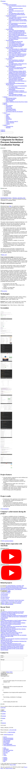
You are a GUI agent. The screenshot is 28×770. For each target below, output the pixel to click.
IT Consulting (6, 743)
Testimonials (6, 749)
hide (8, 591)
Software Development (8, 738)
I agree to (7, 672)
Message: (3, 659)
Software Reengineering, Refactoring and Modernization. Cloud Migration (14, 589)
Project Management (7, 744)
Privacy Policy (9, 672)
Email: (2, 657)
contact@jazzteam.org (8, 734)
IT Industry (9, 197)
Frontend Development (11, 588)
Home (2, 197)
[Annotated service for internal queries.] (6, 318)
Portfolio (5, 197)
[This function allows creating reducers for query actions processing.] (6, 352)
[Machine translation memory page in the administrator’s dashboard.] (6, 385)
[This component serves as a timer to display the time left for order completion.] (6, 377)
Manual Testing (6, 741)
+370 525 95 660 (12, 729)
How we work (6, 751)
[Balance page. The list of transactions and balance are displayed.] (6, 368)
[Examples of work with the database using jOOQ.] (6, 394)
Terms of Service (9, 768)
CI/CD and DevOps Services (9, 745)
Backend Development (11, 586)
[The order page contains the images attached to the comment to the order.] (6, 343)
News (4, 754)
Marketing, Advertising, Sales (19, 197)
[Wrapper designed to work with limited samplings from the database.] (6, 335)
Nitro (10, 206)
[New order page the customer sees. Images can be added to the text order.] (6, 360)
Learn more (3, 707)
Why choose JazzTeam (8, 750)
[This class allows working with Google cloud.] (6, 453)
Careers (5, 755)
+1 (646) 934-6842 (11, 732)
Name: (2, 655)
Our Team (5, 752)
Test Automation (6, 740)
